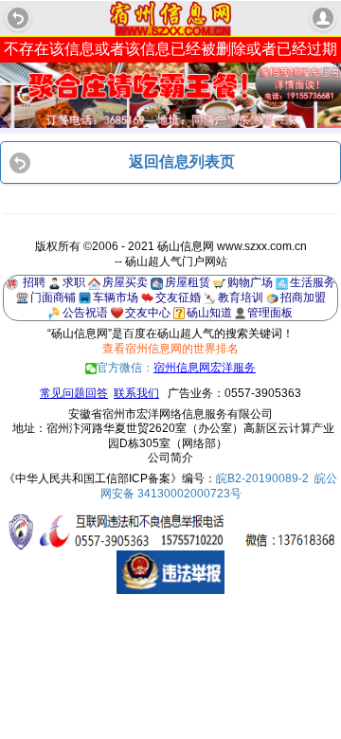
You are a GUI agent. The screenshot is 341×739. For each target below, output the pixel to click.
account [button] (323, 18)
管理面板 (270, 312)
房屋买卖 (125, 282)
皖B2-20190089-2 (262, 478)
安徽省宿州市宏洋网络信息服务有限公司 (170, 414)
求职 (74, 282)
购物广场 (250, 282)
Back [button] (18, 18)
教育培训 (240, 297)
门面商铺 (53, 297)
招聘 (34, 282)
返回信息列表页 (182, 161)
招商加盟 (303, 297)
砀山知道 (209, 312)
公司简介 (170, 457)
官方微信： (176, 367)
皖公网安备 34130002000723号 (219, 486)
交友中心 (147, 312)
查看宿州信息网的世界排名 (170, 348)
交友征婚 (178, 297)
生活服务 (312, 282)
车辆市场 (115, 297)
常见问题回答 (74, 393)
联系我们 (136, 393)
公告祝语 (85, 312)
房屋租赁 (187, 282)
